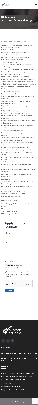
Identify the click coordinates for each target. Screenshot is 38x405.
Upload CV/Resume (11, 262)
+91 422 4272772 (8, 383)
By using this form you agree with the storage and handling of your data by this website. (17, 274)
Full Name (8, 233)
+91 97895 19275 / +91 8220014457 (14, 380)
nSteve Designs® (21, 402)
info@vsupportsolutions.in (12, 386)
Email (7, 242)
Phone (7, 252)
